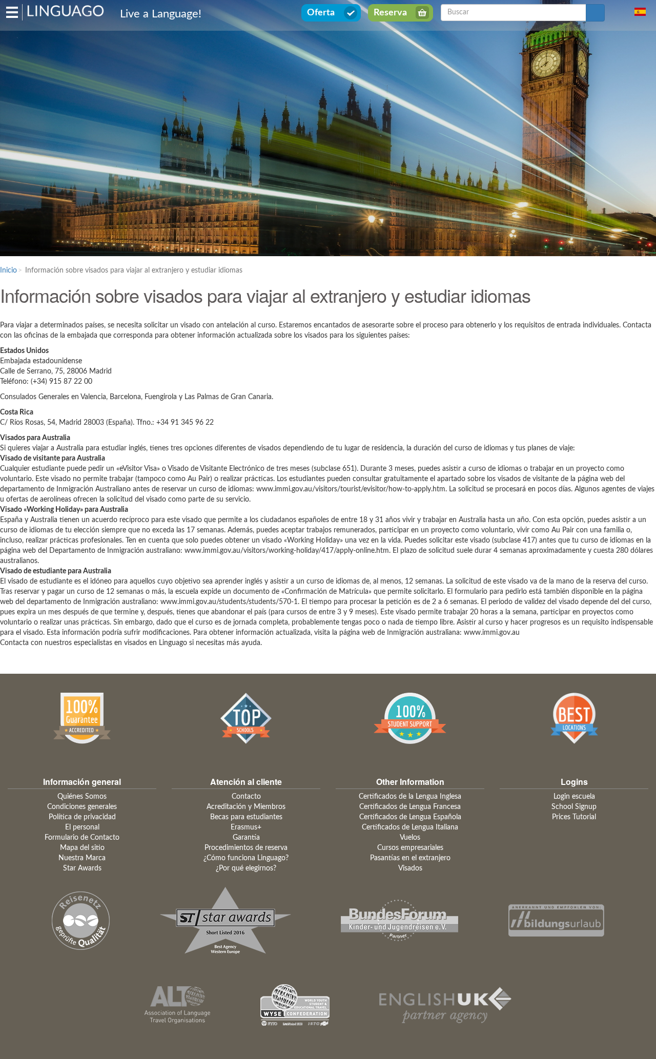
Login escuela (574, 796)
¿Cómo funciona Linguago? (246, 858)
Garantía (246, 837)
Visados (410, 868)
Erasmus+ (246, 827)
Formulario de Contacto (82, 837)
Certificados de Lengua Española (410, 817)
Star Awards (82, 868)
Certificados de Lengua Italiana (410, 827)
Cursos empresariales (410, 848)
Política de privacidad (82, 817)
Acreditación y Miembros (246, 807)
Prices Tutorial (574, 817)
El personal (82, 827)
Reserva (390, 12)
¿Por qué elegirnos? (246, 868)
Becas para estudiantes (246, 817)
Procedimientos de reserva (246, 848)
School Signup (574, 807)
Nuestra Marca (82, 858)
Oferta (321, 12)
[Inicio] (66, 10)
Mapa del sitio (82, 848)
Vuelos (410, 837)
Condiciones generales (82, 807)
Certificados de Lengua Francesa (410, 807)
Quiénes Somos (82, 796)
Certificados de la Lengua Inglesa (410, 796)
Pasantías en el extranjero (410, 858)
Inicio (8, 270)
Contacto (246, 796)
